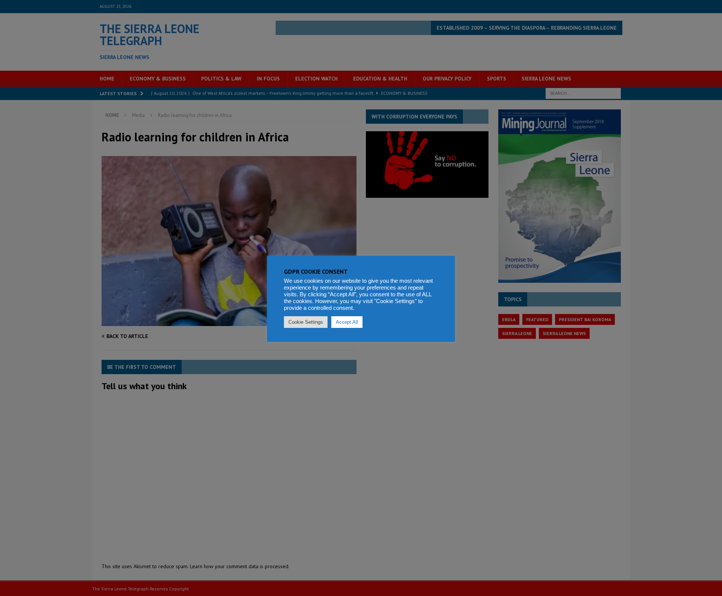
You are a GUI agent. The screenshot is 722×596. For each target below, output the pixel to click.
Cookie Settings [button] (305, 322)
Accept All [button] (347, 322)
